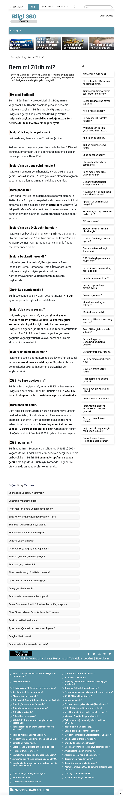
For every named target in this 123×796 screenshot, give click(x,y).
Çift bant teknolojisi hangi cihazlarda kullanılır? (87, 735)
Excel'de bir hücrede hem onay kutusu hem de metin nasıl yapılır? (34, 764)
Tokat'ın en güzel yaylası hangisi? (28, 773)
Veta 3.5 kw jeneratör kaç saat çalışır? (83, 708)
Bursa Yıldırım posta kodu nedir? (80, 763)
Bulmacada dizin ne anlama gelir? (27, 532)
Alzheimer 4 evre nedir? (76, 677)
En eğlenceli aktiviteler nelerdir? (80, 739)
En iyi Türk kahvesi (21, 681)
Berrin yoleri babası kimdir (23, 620)
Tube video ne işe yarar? (24, 716)
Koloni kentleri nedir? (22, 712)
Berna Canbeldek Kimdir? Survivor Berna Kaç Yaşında (38, 604)
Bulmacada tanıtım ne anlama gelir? (28, 596)
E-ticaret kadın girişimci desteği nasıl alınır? (86, 704)
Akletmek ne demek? (22, 777)
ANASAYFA (106, 15)
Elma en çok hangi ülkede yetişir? (27, 556)
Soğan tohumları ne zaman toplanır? (30, 708)
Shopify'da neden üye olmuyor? (79, 743)
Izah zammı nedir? (73, 700)
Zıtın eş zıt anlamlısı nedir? (77, 773)
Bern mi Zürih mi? (36, 57)
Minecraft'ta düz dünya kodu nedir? (82, 716)
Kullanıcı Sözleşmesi (54, 658)
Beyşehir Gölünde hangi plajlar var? (81, 688)
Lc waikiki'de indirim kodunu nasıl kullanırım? (34, 755)
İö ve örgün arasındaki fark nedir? (28, 704)
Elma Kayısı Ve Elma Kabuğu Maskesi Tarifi (32, 516)
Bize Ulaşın (102, 658)
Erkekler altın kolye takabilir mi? (80, 777)
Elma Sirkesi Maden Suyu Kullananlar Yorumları (34, 612)
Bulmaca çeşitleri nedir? (22, 564)
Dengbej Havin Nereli (20, 636)
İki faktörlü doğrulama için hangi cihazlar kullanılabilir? (32, 721)
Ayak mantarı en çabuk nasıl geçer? (28, 580)
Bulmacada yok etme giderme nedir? (28, 644)
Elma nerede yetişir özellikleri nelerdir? (29, 572)
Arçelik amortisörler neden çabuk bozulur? (85, 712)
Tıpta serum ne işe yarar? (25, 751)
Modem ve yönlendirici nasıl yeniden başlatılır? (35, 739)
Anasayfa (15, 30)
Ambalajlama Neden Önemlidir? (79, 751)
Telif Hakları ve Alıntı (81, 658)
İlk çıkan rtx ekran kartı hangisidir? (29, 735)
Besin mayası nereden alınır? (78, 759)
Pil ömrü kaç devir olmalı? (25, 696)
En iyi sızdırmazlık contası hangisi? (81, 731)
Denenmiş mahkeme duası (23, 500)
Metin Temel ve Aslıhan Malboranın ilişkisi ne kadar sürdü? (34, 674)
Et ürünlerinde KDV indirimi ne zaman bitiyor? (34, 688)
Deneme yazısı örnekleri (21, 540)
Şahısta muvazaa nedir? (24, 743)
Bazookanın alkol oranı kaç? (78, 727)
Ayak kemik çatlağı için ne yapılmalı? (29, 548)
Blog (24, 57)
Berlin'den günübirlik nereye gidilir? (27, 524)
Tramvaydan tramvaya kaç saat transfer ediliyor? (88, 692)
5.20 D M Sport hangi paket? (78, 696)
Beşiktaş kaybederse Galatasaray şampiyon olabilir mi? (86, 682)
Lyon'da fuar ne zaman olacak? (54, 6)
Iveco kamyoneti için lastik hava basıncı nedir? (87, 747)
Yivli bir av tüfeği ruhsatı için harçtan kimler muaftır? (85, 721)
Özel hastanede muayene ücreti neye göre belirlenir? (33, 728)
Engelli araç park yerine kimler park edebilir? (33, 747)
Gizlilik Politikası (30, 658)
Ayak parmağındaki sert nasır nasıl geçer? (32, 628)
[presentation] (72, 7)
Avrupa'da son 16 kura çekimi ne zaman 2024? (34, 759)
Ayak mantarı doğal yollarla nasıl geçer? (31, 508)
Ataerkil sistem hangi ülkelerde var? (82, 755)
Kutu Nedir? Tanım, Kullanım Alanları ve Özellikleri (36, 700)
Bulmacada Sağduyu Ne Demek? (26, 492)
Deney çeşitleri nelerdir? (22, 588)
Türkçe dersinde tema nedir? (26, 781)
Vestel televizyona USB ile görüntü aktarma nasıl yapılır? (88, 768)
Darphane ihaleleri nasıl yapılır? (27, 692)
